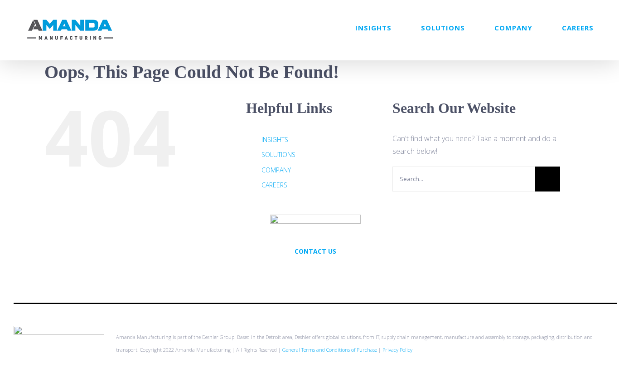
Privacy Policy (397, 349)
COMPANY (276, 170)
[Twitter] (303, 271)
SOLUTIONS (278, 154)
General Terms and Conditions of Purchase (329, 349)
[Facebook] (315, 271)
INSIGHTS (274, 139)
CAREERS (274, 185)
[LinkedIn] (327, 271)
